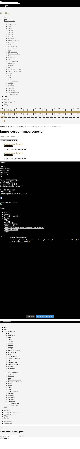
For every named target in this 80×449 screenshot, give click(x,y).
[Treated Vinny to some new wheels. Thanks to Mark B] (50, 276)
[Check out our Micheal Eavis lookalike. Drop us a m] (9, 294)
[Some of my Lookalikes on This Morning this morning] (50, 290)
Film (9, 59)
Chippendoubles (12, 52)
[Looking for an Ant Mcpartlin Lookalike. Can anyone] (30, 248)
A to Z (5, 19)
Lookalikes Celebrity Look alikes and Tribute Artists (24, 228)
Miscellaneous (12, 38)
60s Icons (10, 30)
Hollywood (11, 65)
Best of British (12, 42)
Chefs (9, 50)
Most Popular (12, 24)
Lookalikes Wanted (9, 101)
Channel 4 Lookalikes (14, 48)
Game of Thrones (13, 61)
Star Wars (10, 83)
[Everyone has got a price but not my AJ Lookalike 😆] (9, 304)
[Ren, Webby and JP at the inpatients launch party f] (9, 261)
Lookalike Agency (11, 224)
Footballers (15, 81)
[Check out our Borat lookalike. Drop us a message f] (50, 307)
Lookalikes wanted (11, 230)
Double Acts (11, 57)
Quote (5, 96)
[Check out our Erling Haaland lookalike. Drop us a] (30, 279)
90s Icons (10, 36)
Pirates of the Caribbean (15, 71)
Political (10, 73)
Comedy (10, 56)
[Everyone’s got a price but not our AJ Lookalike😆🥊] (30, 304)
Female (10, 28)
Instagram (6, 6)
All (8, 23)
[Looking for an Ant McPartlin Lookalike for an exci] (9, 251)
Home (5, 17)
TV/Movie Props (13, 94)
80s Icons (10, 34)
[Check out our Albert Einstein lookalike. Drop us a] (30, 265)
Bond (9, 44)
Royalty (10, 75)
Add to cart (8, 146)
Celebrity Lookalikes (9, 21)
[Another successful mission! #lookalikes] (30, 289)
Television (11, 88)
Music (9, 67)
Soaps (9, 77)
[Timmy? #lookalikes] (50, 246)
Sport (9, 79)
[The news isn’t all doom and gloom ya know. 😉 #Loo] (50, 262)
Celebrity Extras (12, 46)
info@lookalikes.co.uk (13, 186)
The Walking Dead (13, 92)
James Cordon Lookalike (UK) (15, 149)
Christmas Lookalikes (14, 54)
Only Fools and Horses (14, 69)
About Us (6, 99)
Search (21, 436)
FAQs (5, 104)
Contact (6, 105)
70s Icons (10, 32)
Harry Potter (11, 63)
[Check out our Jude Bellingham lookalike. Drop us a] (9, 279)
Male (9, 26)
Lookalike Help (8, 102)
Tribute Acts (11, 90)
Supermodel (11, 87)
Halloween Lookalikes (14, 40)
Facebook (6, 5)
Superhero (11, 85)
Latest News (9, 222)
